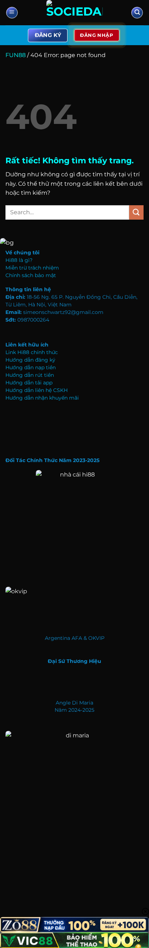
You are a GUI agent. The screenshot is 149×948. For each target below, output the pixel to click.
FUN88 (15, 55)
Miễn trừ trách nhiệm (32, 268)
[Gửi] (136, 212)
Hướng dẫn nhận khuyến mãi (42, 398)
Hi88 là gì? (19, 260)
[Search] (137, 13)
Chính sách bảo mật (30, 275)
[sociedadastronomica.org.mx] (74, 12)
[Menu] (12, 13)
